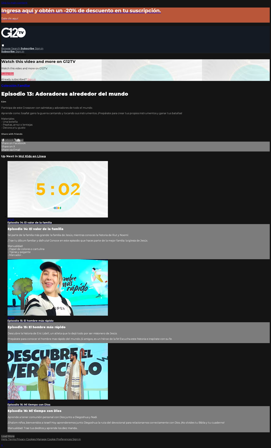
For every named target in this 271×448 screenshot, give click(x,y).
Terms (12, 439)
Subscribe (7, 73)
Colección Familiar (15, 85)
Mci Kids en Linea (32, 156)
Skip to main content (14, 2)
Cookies (31, 439)
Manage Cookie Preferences (54, 439)
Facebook (7, 140)
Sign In (20, 51)
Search (16, 48)
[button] (3, 45)
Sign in (39, 48)
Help (4, 439)
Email (20, 140)
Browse (6, 48)
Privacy (21, 439)
